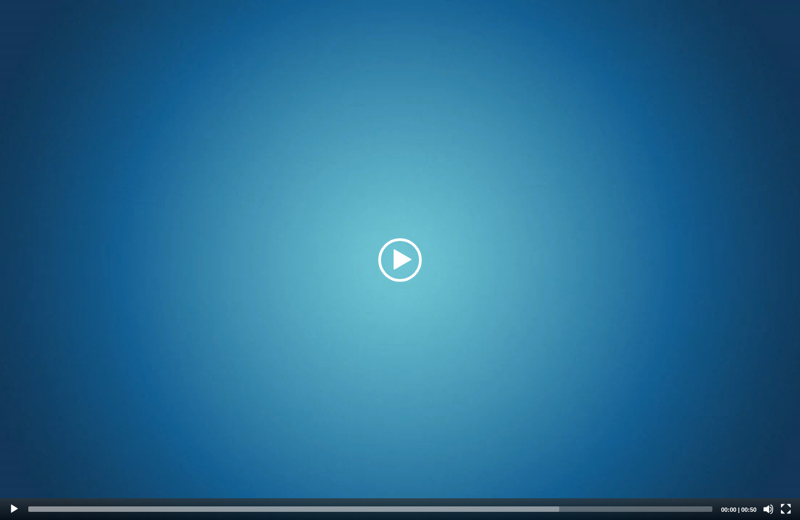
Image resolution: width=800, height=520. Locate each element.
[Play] (14, 509)
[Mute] (768, 509)
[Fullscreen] (785, 509)
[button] (400, 260)
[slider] (370, 509)
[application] (400, 260)
